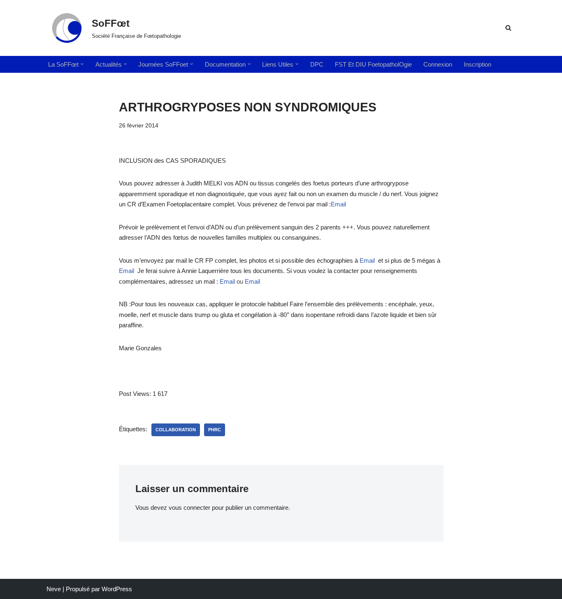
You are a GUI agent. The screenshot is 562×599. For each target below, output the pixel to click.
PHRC (214, 429)
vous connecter (189, 507)
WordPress (117, 588)
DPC (316, 64)
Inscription (477, 64)
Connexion (437, 64)
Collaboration (176, 429)
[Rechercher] (508, 28)
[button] (82, 64)
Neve (53, 588)
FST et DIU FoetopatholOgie (373, 64)
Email (338, 204)
